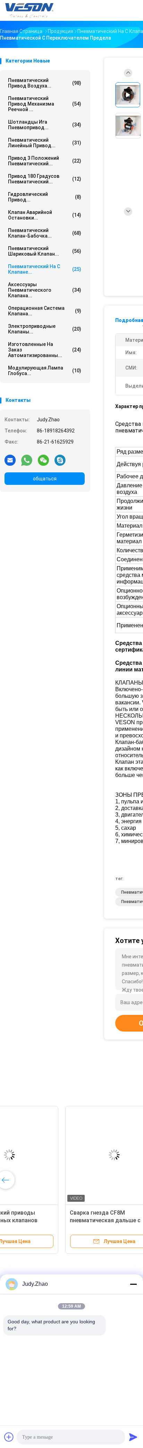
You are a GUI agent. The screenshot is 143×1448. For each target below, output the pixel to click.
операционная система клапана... (44, 310)
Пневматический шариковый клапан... (44, 251)
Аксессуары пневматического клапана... (44, 290)
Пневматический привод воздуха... (44, 83)
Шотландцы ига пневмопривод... (44, 124)
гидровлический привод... (44, 196)
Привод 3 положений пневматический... (44, 160)
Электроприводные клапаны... (44, 328)
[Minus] (133, 1284)
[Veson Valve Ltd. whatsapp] (26, 459)
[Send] (133, 1437)
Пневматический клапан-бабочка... (44, 233)
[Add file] (9, 1437)
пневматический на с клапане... (44, 269)
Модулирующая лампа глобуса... (44, 370)
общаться (45, 478)
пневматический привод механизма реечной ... (44, 104)
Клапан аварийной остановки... (44, 215)
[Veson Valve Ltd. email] (10, 459)
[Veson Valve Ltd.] (30, 10)
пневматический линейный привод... (44, 142)
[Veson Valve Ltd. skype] (60, 459)
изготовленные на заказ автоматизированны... (44, 349)
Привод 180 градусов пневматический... (44, 178)
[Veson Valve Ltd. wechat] (43, 459)
